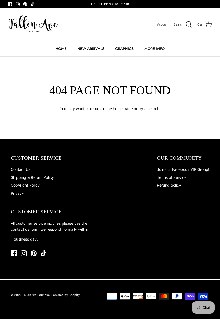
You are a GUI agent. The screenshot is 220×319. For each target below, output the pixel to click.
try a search (148, 108)
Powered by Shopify (65, 295)
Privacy (17, 193)
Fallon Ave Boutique (36, 295)
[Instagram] (18, 4)
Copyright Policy (25, 185)
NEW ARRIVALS (90, 48)
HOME (61, 48)
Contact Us (20, 169)
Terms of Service (171, 177)
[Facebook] (10, 4)
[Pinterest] (25, 4)
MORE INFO (154, 48)
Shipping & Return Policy (32, 177)
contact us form (24, 229)
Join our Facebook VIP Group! (183, 169)
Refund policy (169, 185)
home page (123, 108)
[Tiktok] (33, 4)
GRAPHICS (124, 48)
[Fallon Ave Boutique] (33, 24)
